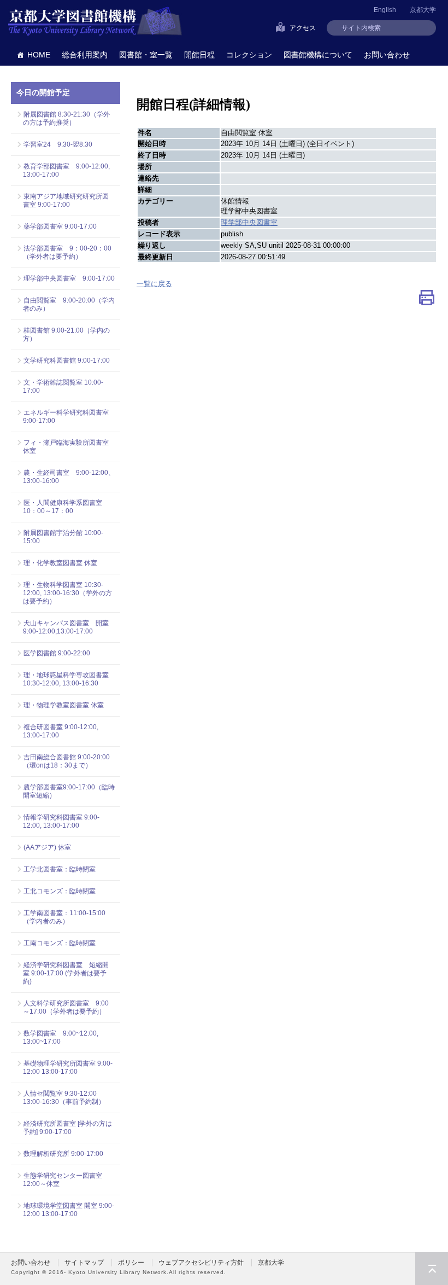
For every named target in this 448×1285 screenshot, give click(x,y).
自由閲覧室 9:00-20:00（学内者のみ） (69, 304)
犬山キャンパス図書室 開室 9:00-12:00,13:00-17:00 (69, 627)
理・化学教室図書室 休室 (60, 563)
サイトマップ (84, 1262)
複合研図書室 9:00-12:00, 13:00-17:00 (60, 731)
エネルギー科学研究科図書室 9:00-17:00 (66, 417)
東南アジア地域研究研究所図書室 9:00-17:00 (66, 200)
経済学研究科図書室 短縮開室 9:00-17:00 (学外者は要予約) (66, 973)
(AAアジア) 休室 (47, 847)
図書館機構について (318, 54)
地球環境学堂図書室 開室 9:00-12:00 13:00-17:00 (68, 1210)
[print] (426, 300)
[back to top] (431, 1268)
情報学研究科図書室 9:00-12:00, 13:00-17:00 (61, 821)
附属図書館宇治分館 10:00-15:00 (63, 537)
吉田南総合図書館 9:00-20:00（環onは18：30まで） (66, 761)
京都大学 (423, 10)
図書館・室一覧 (146, 54)
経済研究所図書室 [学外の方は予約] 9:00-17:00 (67, 1128)
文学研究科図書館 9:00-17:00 (66, 360)
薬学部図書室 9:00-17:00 (60, 226)
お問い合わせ (387, 54)
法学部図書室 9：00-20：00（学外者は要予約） (67, 252)
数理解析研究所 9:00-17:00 (63, 1154)
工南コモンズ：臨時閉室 (59, 943)
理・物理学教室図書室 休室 (63, 705)
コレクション (249, 54)
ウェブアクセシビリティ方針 (201, 1262)
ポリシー (131, 1262)
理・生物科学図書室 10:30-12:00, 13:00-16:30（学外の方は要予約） (67, 593)
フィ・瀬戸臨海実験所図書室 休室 (69, 447)
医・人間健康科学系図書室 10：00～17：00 (66, 507)
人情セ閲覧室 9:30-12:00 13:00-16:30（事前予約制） (64, 1098)
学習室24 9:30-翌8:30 (57, 144)
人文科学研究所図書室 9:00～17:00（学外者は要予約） (66, 1007)
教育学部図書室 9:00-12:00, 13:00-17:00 (66, 170)
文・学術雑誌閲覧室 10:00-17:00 (63, 386)
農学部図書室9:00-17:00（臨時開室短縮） (69, 791)
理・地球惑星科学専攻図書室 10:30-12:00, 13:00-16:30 (66, 679)
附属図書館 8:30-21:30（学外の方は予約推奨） (66, 118)
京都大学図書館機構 (95, 22)
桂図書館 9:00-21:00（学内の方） (66, 334)
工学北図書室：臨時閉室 (59, 869)
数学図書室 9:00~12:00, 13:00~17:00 (60, 1037)
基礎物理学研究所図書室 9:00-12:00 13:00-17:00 (68, 1067)
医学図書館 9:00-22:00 (56, 653)
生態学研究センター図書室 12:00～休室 (66, 1180)
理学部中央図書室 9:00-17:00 (69, 278)
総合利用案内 (85, 54)
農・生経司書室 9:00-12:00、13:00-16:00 (69, 477)
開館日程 (199, 54)
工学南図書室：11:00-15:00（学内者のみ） (64, 917)
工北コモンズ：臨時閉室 (59, 891)
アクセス (303, 28)
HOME (38, 54)
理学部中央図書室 (249, 222)
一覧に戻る (154, 284)
